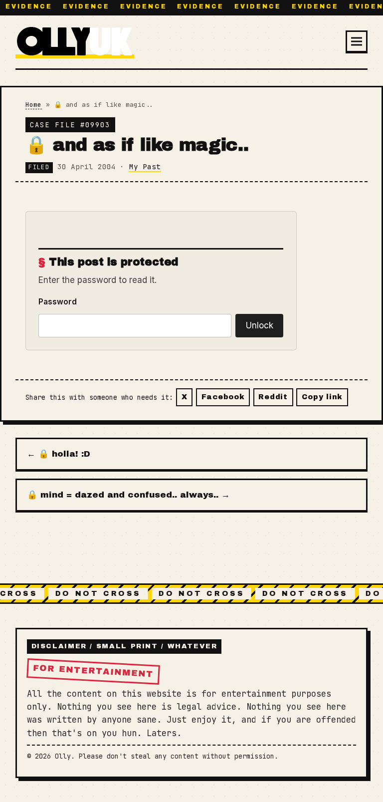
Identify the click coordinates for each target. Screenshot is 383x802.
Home (33, 104)
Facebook (223, 397)
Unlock (259, 325)
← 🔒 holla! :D (58, 454)
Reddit (272, 397)
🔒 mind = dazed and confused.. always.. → (128, 495)
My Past (145, 166)
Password (57, 301)
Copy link (322, 397)
